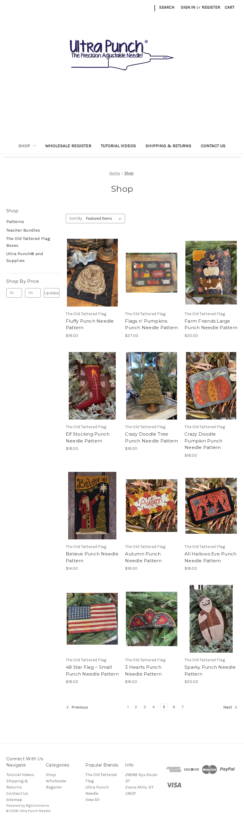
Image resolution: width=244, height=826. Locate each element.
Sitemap (14, 799)
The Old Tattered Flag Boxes (28, 242)
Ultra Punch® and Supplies (24, 257)
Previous (79, 707)
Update (51, 292)
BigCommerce (37, 805)
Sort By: (76, 218)
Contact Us (213, 145)
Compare (90, 272)
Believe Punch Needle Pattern (92, 557)
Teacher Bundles (23, 230)
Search (166, 7)
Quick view (91, 262)
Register (211, 7)
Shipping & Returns (168, 145)
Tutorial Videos (118, 145)
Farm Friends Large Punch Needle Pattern (210, 324)
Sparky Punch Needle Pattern (210, 670)
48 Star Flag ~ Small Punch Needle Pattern (92, 670)
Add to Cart (92, 283)
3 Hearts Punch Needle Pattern (143, 670)
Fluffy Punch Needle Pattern (90, 324)
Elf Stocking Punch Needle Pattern (88, 437)
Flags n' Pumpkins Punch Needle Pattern (151, 324)
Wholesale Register (68, 145)
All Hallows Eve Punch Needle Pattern (210, 557)
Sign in (188, 7)
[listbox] (105, 218)
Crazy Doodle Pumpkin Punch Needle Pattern (203, 440)
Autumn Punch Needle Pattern (143, 557)
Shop (24, 145)
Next (228, 707)
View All (92, 799)
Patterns (15, 221)
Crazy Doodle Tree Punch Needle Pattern (151, 437)
